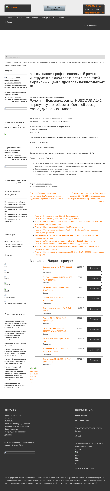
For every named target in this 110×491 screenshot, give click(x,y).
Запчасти (8, 18)
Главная (8, 62)
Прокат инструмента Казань (15, 204)
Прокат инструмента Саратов (16, 214)
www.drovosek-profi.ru (83, 447)
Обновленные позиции (13, 242)
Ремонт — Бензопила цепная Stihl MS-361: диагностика (57, 219)
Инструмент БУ (48, 18)
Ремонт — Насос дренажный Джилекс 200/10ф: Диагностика (59, 227)
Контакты (61, 18)
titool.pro (78, 449)
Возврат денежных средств (15, 432)
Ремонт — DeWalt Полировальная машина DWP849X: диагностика (61, 244)
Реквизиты (9, 421)
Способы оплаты (11, 429)
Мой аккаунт (9, 22)
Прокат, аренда (32, 18)
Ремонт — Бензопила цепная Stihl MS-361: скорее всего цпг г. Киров (15, 361)
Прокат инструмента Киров (15, 202)
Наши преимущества (13, 415)
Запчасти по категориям (14, 244)
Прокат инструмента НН (14, 207)
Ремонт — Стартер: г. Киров (15, 343)
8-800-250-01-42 (94, 6)
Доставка (8, 435)
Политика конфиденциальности (17, 424)
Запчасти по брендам (13, 246)
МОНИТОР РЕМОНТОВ (84, 468)
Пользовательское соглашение (17, 426)
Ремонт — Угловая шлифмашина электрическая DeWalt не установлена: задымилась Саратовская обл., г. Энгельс (46, 196)
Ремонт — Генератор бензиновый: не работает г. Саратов (15, 385)
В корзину (94, 268)
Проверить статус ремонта (54, 8)
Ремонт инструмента (21, 62)
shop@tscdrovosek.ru (94, 13)
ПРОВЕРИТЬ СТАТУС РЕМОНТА (88, 428)
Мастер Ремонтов (57, 97)
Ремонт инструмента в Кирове (46, 186)
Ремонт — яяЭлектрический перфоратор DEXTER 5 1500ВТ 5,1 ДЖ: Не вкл (65, 241)
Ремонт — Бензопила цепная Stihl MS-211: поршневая (57, 216)
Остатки (78, 431)
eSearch (78, 436)
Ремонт (19, 18)
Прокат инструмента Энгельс (16, 216)
